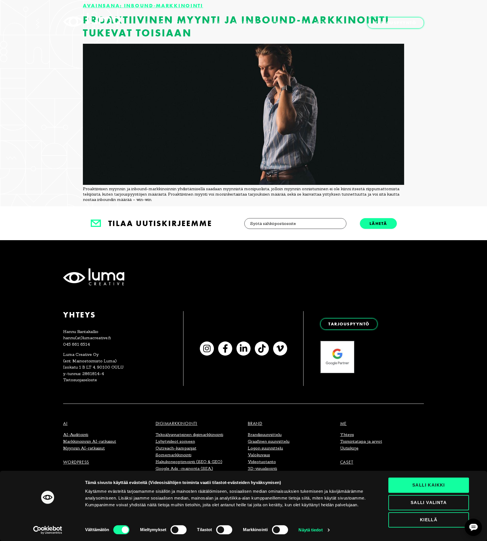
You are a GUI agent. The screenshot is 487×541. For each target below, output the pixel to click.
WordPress (245, 22)
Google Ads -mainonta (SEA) (184, 468)
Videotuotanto (262, 461)
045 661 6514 (76, 344)
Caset (299, 22)
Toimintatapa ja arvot (361, 441)
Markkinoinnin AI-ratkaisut (89, 441)
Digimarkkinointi (178, 22)
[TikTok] (262, 348)
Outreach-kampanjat (176, 448)
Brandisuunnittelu (265, 434)
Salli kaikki (428, 485)
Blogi (322, 22)
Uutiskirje (349, 448)
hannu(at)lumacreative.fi (87, 337)
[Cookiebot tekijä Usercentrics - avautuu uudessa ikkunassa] (47, 530)
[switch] (179, 529)
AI (145, 22)
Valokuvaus (259, 454)
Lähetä (378, 223)
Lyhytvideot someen (175, 441)
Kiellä (428, 519)
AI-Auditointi (75, 434)
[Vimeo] (280, 348)
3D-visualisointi (262, 468)
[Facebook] (225, 348)
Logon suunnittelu (265, 448)
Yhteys (275, 22)
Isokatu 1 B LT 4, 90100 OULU (93, 367)
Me (343, 423)
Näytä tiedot (310, 529)
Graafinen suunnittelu (268, 441)
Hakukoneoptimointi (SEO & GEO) (189, 461)
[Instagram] (207, 348)
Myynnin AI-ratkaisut (84, 448)
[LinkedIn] (243, 348)
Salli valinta (429, 502)
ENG (339, 22)
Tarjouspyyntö (395, 22)
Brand (215, 22)
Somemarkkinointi (173, 454)
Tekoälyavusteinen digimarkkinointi (189, 434)
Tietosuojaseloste (80, 379)
